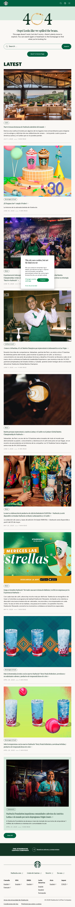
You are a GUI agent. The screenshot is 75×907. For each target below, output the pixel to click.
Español (41, 890)
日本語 (63, 884)
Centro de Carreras (33, 873)
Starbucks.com (16, 873)
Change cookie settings (30, 280)
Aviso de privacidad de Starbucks (16, 900)
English (6, 884)
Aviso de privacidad (31, 285)
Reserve (48, 873)
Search (66, 46)
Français (6, 887)
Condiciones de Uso (11, 904)
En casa (59, 873)
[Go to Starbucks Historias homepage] (6, 3)
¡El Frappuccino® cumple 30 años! (15, 203)
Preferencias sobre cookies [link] (31, 904)
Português (42, 893)
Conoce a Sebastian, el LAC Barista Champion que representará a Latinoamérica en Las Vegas (35, 348)
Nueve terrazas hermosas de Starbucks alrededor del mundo (24, 127)
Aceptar (43, 280)
